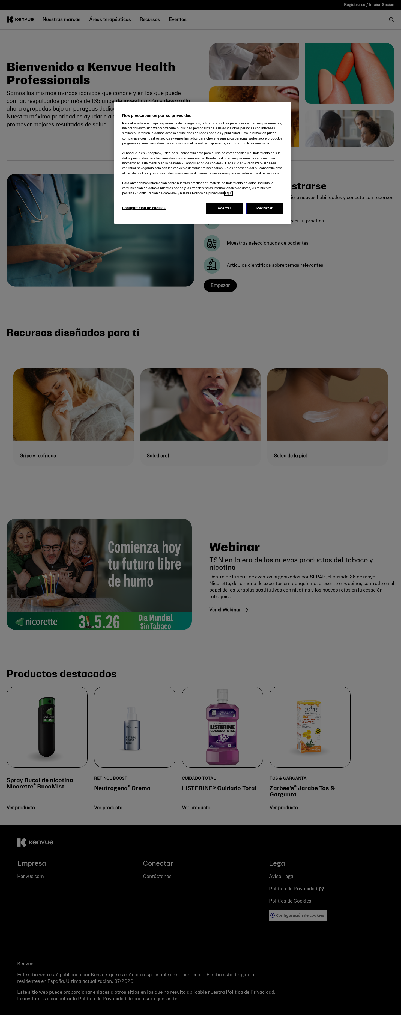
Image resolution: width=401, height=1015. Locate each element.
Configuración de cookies (144, 208)
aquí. (228, 193)
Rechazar (264, 208)
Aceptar (224, 208)
